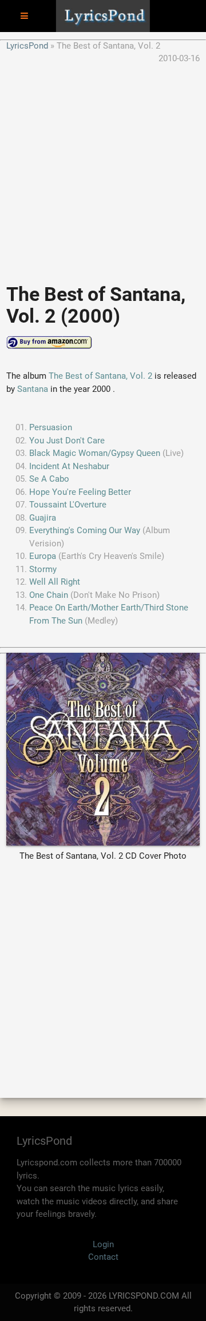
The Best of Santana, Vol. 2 (100, 376)
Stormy (43, 569)
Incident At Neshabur (69, 466)
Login (103, 1244)
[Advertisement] (103, 168)
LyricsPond (27, 46)
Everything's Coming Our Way (84, 530)
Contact (103, 1257)
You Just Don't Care (67, 440)
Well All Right (54, 582)
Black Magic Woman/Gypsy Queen (94, 453)
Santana (32, 389)
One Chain (48, 595)
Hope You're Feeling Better (80, 492)
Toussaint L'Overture (67, 504)
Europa (42, 556)
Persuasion (50, 427)
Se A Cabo (49, 479)
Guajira (42, 518)
